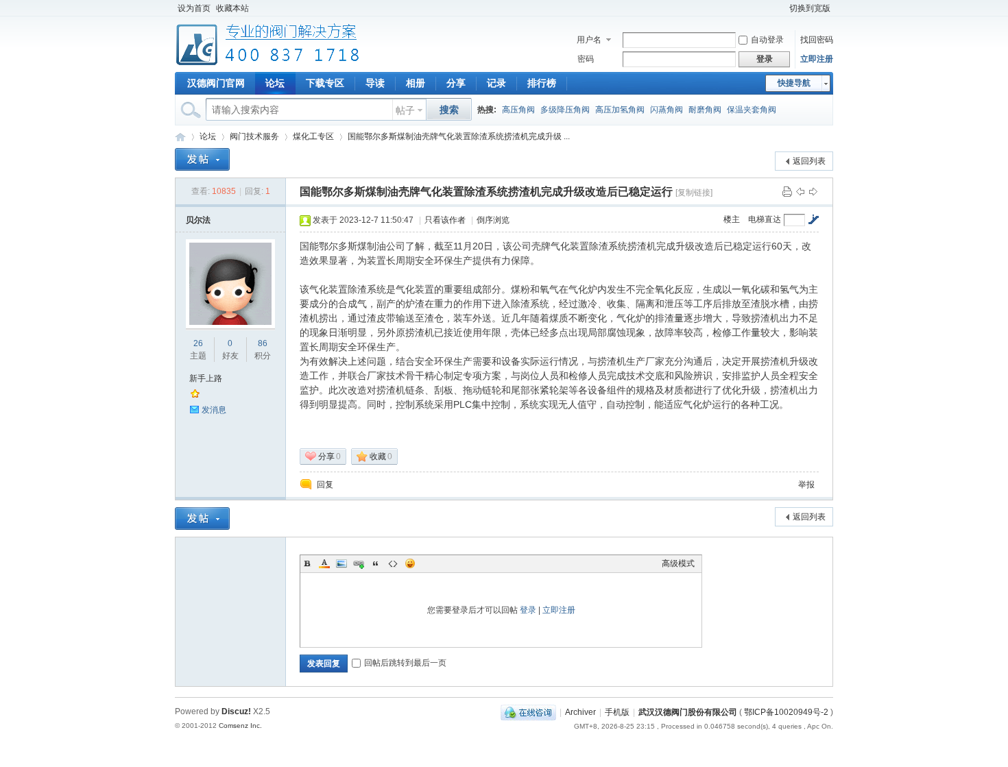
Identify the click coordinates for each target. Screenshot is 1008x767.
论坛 (275, 82)
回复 (325, 484)
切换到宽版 (809, 8)
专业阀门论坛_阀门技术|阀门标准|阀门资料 (180, 137)
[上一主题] (800, 191)
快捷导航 (794, 83)
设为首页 (194, 8)
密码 (585, 59)
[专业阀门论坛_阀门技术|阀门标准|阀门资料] (268, 64)
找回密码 (816, 40)
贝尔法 (198, 220)
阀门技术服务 (254, 136)
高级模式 (678, 563)
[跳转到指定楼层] (813, 219)
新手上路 (205, 378)
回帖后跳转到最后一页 (405, 663)
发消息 (214, 410)
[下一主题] (813, 191)
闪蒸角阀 (666, 109)
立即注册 (816, 59)
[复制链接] (693, 192)
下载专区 (325, 82)
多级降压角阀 (565, 109)
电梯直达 (764, 219)
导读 (375, 82)
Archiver (580, 712)
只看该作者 (445, 220)
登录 (528, 610)
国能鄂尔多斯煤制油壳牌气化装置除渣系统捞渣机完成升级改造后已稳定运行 (486, 191)
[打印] (787, 191)
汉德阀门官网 (216, 82)
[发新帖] (202, 159)
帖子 (405, 110)
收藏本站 (232, 8)
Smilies (410, 563)
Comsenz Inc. (240, 725)
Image (341, 563)
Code (393, 563)
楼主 (731, 219)
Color (324, 563)
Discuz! (236, 711)
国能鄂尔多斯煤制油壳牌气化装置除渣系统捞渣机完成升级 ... (459, 136)
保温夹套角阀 (751, 109)
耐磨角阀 (704, 109)
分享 (456, 82)
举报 (806, 484)
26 (198, 343)
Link (358, 563)
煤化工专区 (313, 136)
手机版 (617, 712)
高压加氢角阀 (620, 109)
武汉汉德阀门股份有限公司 (687, 712)
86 (262, 343)
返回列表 (809, 161)
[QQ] (528, 712)
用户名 (589, 40)
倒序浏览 (493, 220)
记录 (496, 82)
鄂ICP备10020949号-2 (786, 712)
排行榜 (541, 82)
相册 (415, 82)
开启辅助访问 (780, 8)
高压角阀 (518, 109)
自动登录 (767, 40)
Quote (376, 563)
